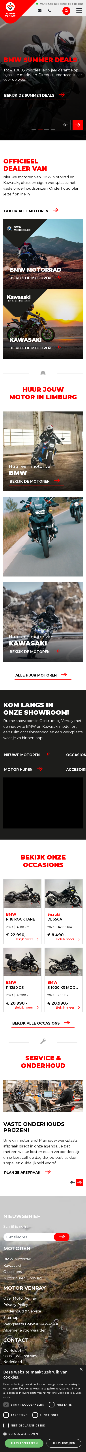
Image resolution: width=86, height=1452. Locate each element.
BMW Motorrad (17, 1259)
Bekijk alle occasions (36, 1023)
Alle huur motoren (36, 675)
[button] (43, 1434)
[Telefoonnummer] (48, 11)
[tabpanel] (43, 78)
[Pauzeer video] (43, 802)
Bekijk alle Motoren (26, 211)
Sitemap (11, 1318)
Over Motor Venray (20, 1298)
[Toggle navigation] (78, 10)
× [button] (81, 1369)
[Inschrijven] (61, 1237)
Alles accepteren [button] (24, 1443)
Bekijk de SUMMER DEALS (29, 95)
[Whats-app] (53, 11)
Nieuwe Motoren (22, 755)
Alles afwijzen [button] (63, 1443)
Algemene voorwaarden (25, 1330)
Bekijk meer (24, 939)
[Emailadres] (41, 11)
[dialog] (43, 1408)
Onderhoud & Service (22, 1311)
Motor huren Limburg (22, 1278)
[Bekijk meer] (22, 893)
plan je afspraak (22, 1173)
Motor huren (18, 769)
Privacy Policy (15, 1305)
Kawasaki (12, 1265)
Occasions (12, 1272)
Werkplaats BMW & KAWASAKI (31, 1324)
